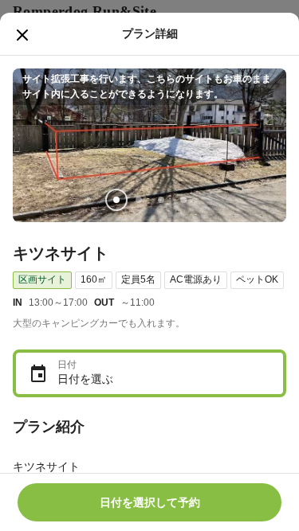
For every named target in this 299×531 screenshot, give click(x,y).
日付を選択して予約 (150, 502)
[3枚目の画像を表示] (161, 199)
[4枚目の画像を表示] (183, 199)
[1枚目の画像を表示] (116, 199)
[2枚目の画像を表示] (138, 199)
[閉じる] (22, 35)
